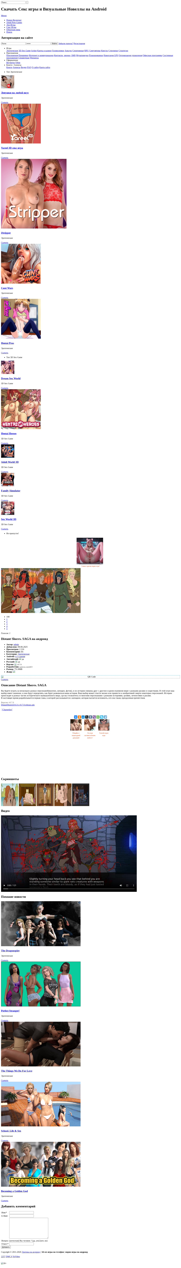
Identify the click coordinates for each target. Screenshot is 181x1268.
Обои (17, 62)
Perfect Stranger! (10, 1010)
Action (34, 50)
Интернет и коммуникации (41, 55)
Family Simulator (10, 490)
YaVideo (16, 1256)
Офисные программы (152, 55)
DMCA (9, 1256)
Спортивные (78, 50)
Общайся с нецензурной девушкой (76, 735)
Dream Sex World (11, 378)
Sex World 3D (8, 519)
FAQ (29, 67)
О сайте (35, 67)
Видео (24, 67)
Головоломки (58, 50)
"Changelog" (7, 710)
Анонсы (16, 67)
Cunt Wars (7, 288)
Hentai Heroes (8, 433)
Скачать (4, 102)
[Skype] (101, 717)
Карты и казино (44, 50)
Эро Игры (11, 25)
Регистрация (79, 43)
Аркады (68, 50)
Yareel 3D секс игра (12, 148)
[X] (86, 717)
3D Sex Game (25, 50)
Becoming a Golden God (14, 1191)
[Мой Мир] (83, 717)
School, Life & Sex (11, 1130)
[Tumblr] (90, 717)
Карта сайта (44, 67)
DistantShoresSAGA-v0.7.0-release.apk (18, 705)
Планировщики (96, 55)
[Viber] (94, 717)
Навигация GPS (111, 55)
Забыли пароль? (66, 43)
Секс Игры (11, 27)
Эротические (12, 50)
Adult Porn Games (14, 22)
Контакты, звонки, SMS (65, 55)
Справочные (24, 58)
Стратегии (123, 50)
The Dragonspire (10, 950)
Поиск (9, 32)
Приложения (12, 55)
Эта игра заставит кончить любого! (89, 735)
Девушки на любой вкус (15, 92)
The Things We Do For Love (16, 1070)
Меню (4, 15)
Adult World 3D (10, 462)
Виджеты (10, 62)
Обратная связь (13, 30)
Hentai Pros (7, 343)
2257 (3, 1256)
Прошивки (23, 55)
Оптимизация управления (130, 55)
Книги (9, 67)
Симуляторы (95, 50)
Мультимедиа (82, 55)
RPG (86, 50)
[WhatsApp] (98, 717)
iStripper (6, 232)
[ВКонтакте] (75, 717)
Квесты (104, 50)
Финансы (34, 58)
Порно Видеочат (13, 20)
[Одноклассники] (79, 717)
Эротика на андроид (31, 1252)
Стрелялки (113, 50)
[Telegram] (105, 717)
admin (16, 644)
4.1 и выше (20, 656)
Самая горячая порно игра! (90, 566)
